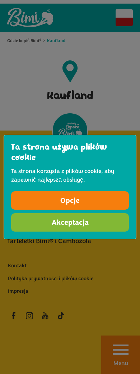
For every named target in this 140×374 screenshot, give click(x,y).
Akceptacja (70, 222)
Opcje (70, 200)
